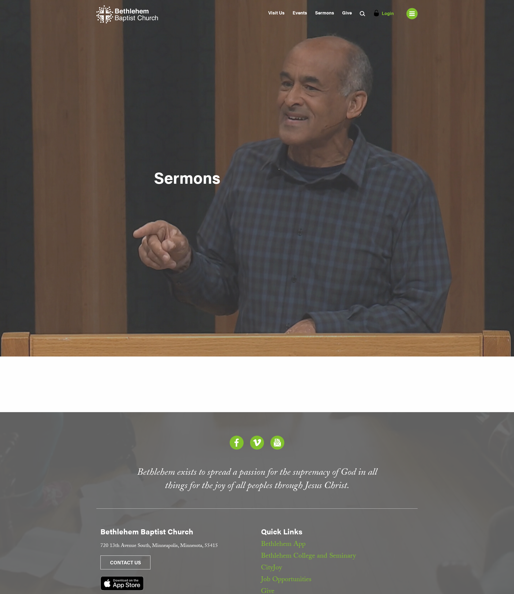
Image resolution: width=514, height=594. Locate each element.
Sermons (324, 12)
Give (347, 12)
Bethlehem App (283, 545)
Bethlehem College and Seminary (308, 556)
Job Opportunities (286, 580)
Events (300, 12)
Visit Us (276, 12)
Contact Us (125, 562)
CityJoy (271, 568)
